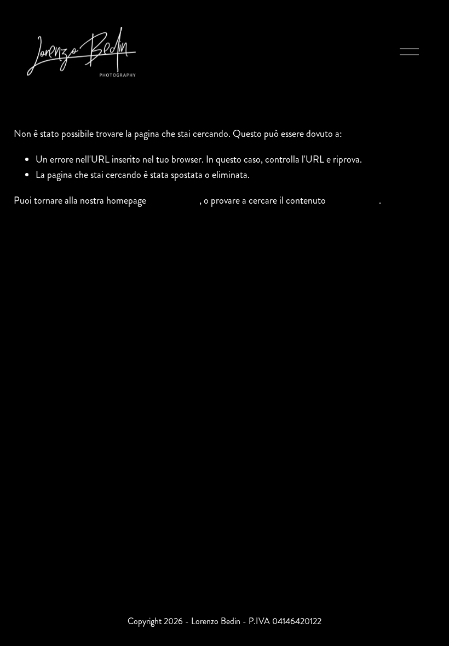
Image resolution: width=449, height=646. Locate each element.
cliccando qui (173, 200)
